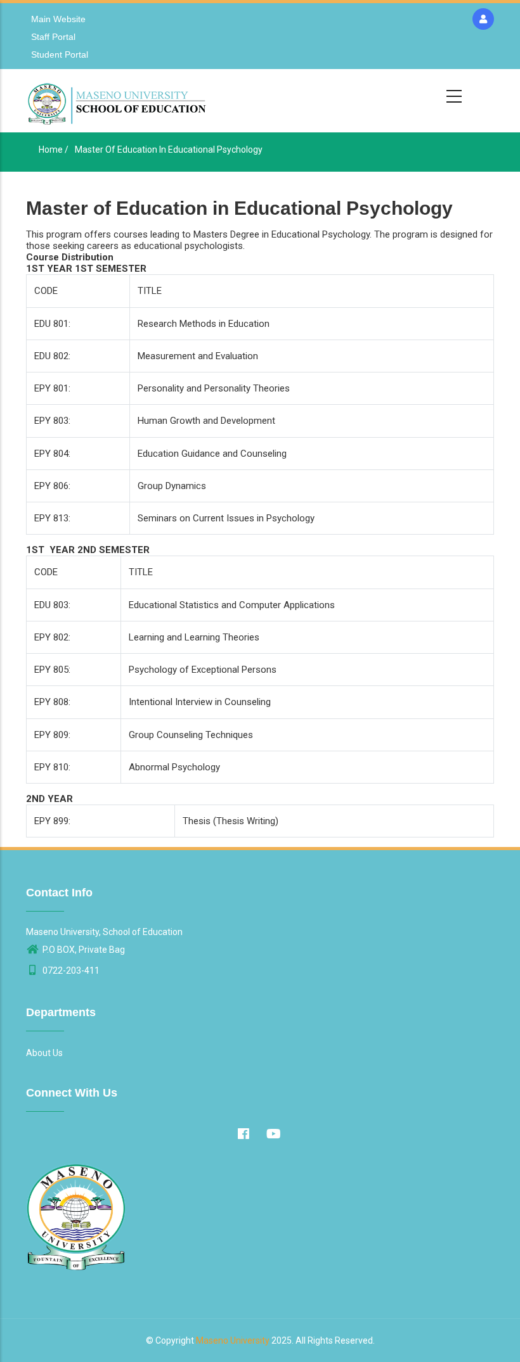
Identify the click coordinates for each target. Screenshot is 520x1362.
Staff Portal (53, 37)
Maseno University (233, 1340)
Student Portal (59, 54)
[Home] (118, 100)
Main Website (58, 19)
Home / (53, 149)
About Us (44, 1053)
